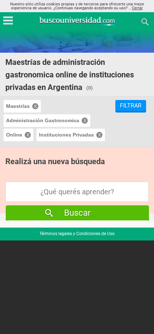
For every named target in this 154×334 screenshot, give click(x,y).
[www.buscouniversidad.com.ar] (77, 24)
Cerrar (137, 8)
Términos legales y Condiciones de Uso (77, 233)
